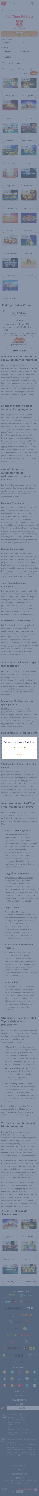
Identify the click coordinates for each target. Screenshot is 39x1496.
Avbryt (19, 755)
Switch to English (19, 747)
